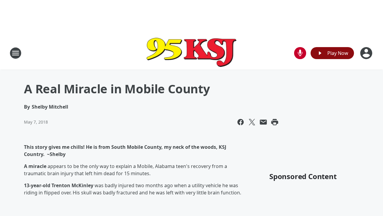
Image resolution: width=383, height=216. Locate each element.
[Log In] (366, 53)
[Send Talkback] (300, 53)
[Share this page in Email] (263, 122)
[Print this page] (274, 122)
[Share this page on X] (252, 122)
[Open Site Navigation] (16, 53)
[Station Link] (191, 53)
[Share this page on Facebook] (240, 122)
